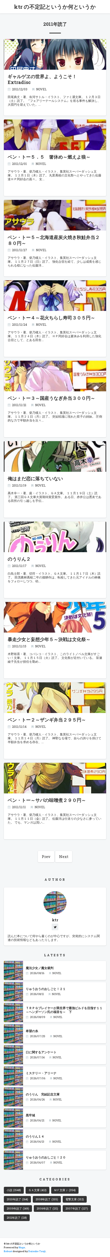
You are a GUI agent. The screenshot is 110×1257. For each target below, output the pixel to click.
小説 (14, 1190)
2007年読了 (76, 1208)
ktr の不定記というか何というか (55, 6)
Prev (46, 856)
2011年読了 (17, 1217)
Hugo (22, 1247)
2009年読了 (18, 1208)
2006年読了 (47, 1208)
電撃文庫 (74, 1199)
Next (63, 856)
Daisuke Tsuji (37, 1251)
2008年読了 (47, 1199)
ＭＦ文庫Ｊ (64, 1190)
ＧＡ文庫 (37, 1190)
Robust (8, 1251)
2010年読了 (17, 1199)
